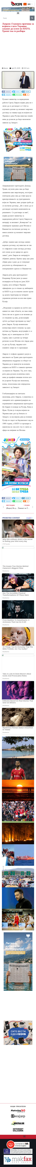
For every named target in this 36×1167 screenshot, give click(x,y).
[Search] (32, 18)
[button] (18, 13)
